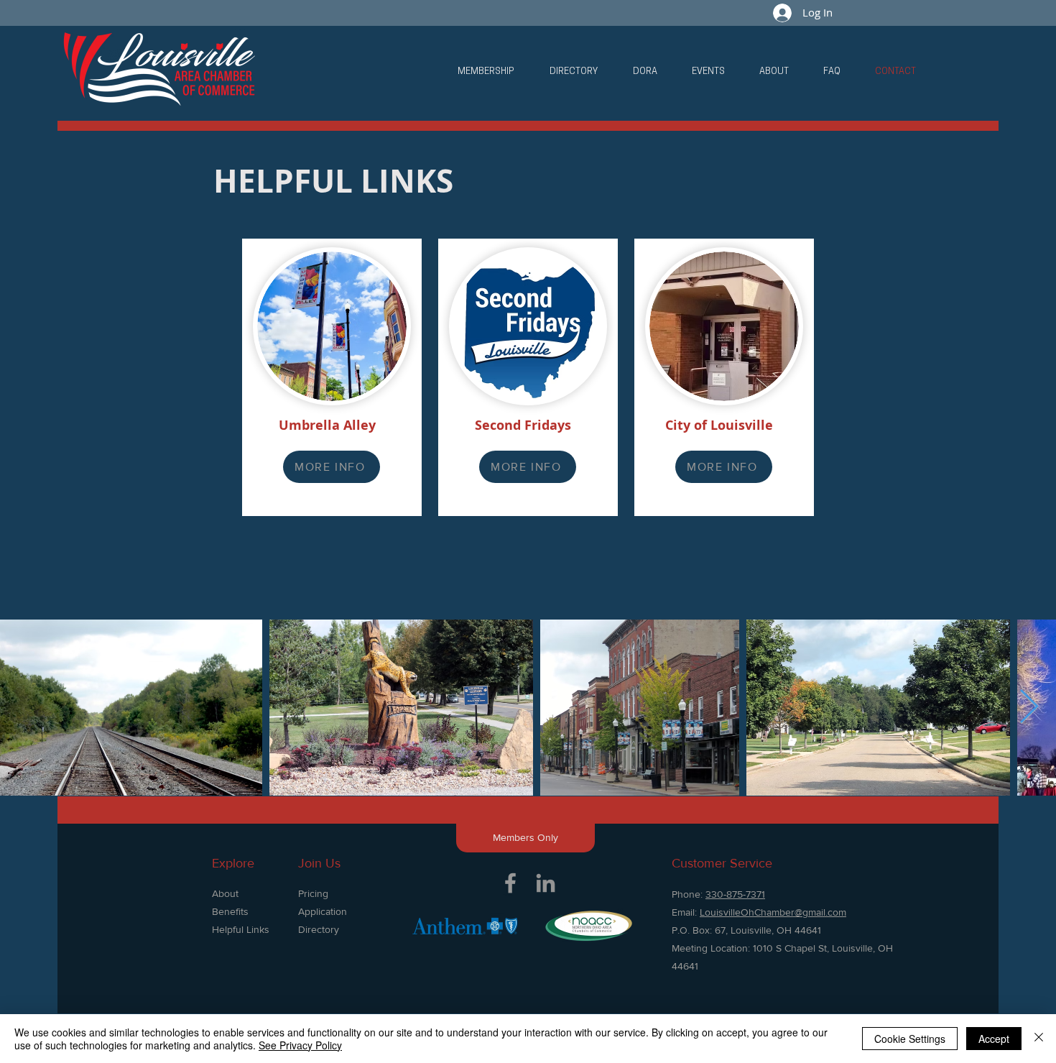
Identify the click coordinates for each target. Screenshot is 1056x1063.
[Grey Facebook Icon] (510, 883)
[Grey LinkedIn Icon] (545, 883)
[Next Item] (1028, 707)
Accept (993, 1038)
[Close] (1038, 1039)
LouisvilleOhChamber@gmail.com (773, 912)
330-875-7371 (735, 894)
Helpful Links (240, 929)
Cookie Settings (909, 1038)
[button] (486, 72)
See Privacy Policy (300, 1045)
